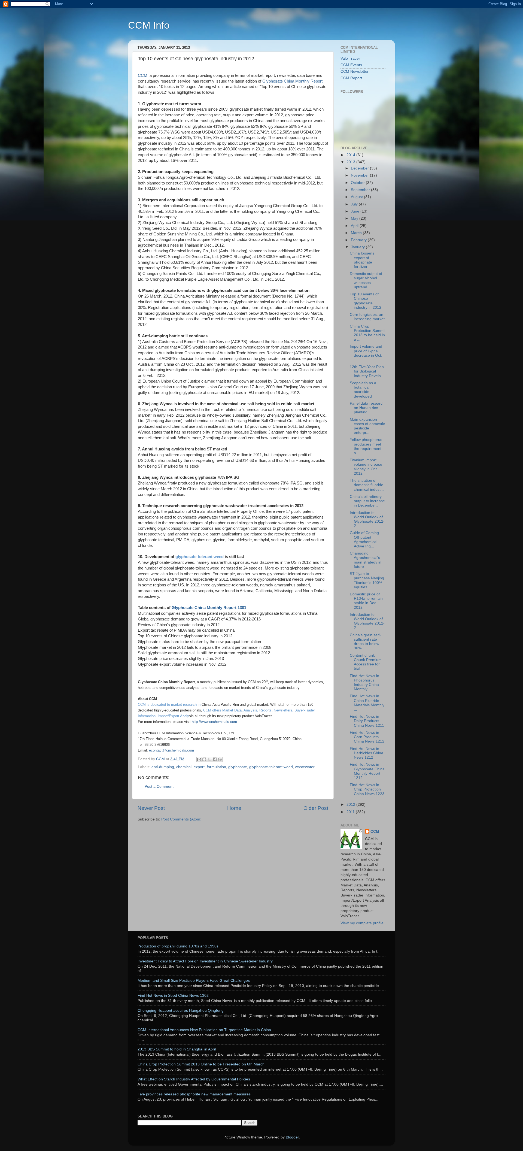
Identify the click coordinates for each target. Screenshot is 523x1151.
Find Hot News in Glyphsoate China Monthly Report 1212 (367, 771)
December (360, 168)
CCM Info (148, 25)
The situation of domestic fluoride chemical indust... (367, 484)
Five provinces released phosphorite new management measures (194, 1094)
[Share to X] (209, 759)
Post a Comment (159, 787)
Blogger (292, 1137)
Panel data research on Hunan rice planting (367, 407)
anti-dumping (162, 767)
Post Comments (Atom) (181, 819)
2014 (351, 155)
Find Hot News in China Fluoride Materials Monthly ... (367, 702)
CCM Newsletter (354, 71)
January (358, 247)
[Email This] (199, 759)
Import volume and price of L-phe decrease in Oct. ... (366, 353)
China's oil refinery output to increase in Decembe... (367, 501)
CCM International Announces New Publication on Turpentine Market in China (204, 1030)
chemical (183, 767)
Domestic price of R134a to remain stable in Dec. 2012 (366, 601)
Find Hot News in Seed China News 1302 (173, 996)
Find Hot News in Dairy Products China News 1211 (367, 720)
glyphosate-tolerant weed (199, 557)
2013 (351, 162)
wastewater (305, 767)
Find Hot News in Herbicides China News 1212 (366, 753)
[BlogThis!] (204, 759)
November (360, 175)
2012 (351, 804)
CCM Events (351, 65)
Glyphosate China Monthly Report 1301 (209, 607)
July (355, 204)
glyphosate (237, 767)
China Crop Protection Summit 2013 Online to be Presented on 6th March (201, 1064)
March (357, 233)
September (361, 190)
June (355, 211)
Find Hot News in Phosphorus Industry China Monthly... (364, 682)
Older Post (315, 808)
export (199, 767)
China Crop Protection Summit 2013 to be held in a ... (367, 333)
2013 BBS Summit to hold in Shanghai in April (177, 1049)
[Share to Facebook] (214, 759)
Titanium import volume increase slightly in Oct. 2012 (366, 466)
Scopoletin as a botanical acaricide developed (363, 389)
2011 (351, 812)
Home (234, 808)
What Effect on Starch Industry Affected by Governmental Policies (194, 1079)
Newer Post (151, 808)
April (355, 226)
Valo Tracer (350, 58)
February (359, 240)
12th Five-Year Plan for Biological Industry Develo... (367, 371)
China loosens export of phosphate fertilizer (362, 260)
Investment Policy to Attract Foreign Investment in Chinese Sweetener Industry (205, 961)
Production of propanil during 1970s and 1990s (178, 946)
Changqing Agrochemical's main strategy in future (365, 560)
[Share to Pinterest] (220, 759)
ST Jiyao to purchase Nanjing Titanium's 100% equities (367, 580)
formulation (216, 767)
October (358, 183)
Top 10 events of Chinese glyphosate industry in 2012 (365, 301)
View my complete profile (362, 923)
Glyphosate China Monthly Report (292, 81)
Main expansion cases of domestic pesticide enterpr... (367, 426)
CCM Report (351, 78)
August (357, 197)
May (355, 218)
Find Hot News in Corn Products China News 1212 (367, 737)
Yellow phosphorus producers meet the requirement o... (366, 446)
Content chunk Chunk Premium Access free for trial (366, 662)
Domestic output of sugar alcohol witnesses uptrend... (366, 280)
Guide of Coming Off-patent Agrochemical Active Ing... (364, 539)
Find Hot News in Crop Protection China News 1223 (367, 789)
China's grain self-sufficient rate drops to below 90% (365, 641)
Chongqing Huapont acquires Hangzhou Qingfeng (181, 1010)
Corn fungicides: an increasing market (367, 317)
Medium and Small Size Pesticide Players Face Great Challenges (194, 981)
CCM (142, 75)
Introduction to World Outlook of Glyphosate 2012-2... (367, 519)
